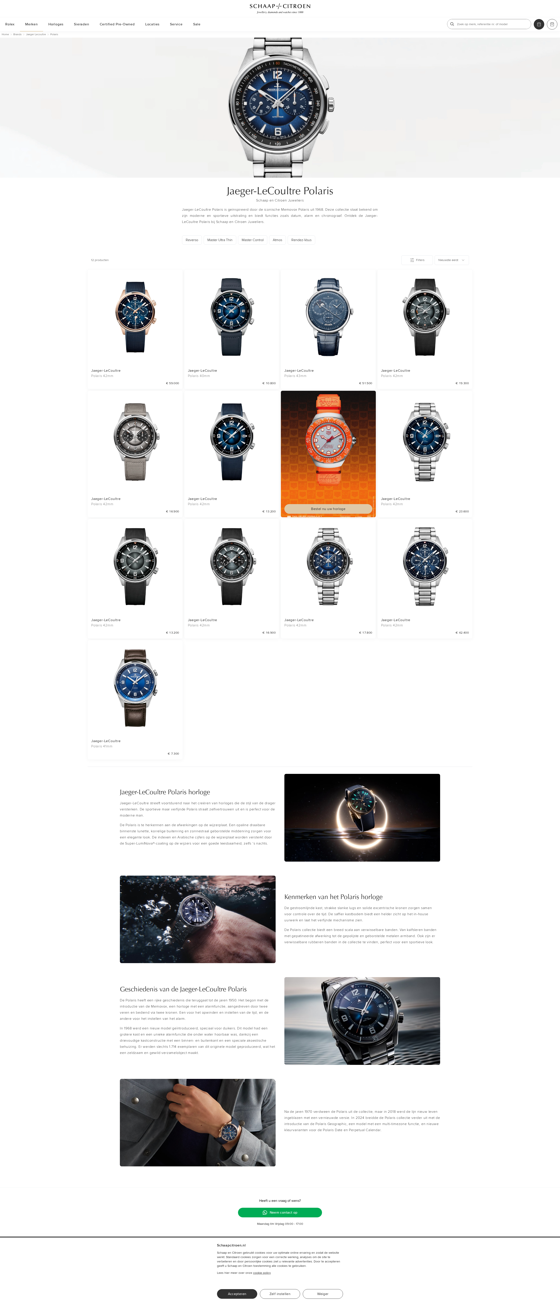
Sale (197, 24)
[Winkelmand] (552, 24)
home (5, 34)
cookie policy (262, 1273)
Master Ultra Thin (220, 240)
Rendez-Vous (301, 240)
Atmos (277, 240)
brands (17, 34)
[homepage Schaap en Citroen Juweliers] (280, 8)
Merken (31, 24)
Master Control (253, 240)
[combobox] (452, 260)
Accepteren (237, 1294)
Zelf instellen (280, 1294)
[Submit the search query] (452, 24)
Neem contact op (284, 1212)
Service (176, 24)
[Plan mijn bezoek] (539, 24)
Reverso (192, 240)
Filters (420, 260)
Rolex (10, 24)
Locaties (152, 24)
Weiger (322, 1294)
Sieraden (81, 24)
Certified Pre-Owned (117, 24)
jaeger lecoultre (36, 34)
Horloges (55, 24)
